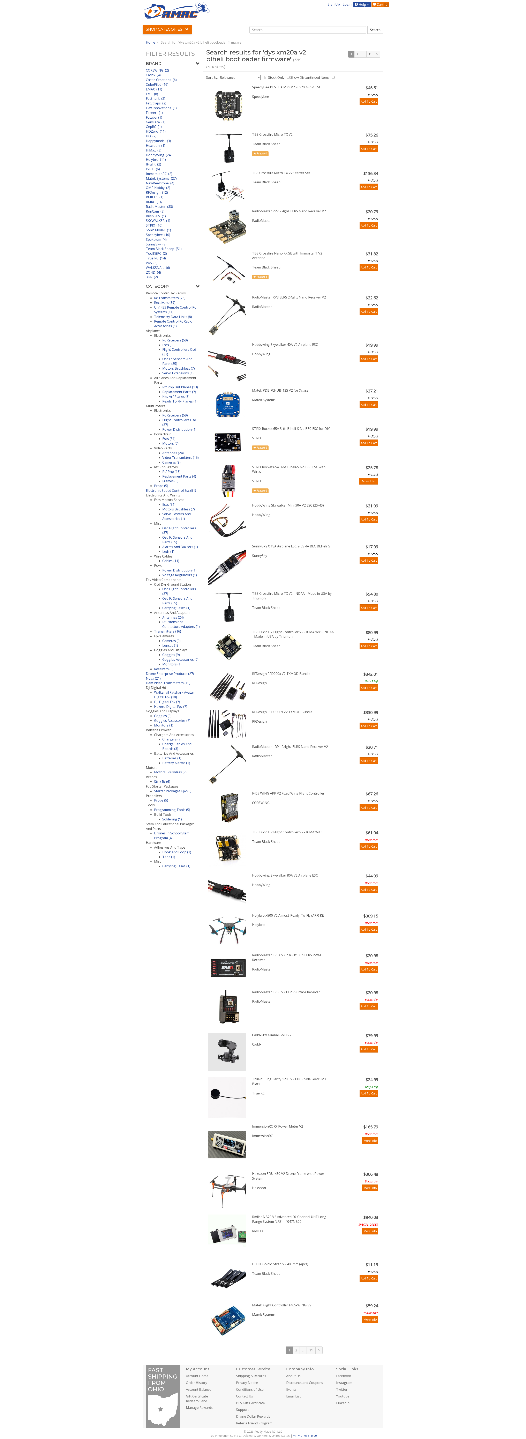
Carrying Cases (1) (176, 608)
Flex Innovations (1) (161, 108)
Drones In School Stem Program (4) (171, 835)
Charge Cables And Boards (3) (176, 746)
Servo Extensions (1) (178, 373)
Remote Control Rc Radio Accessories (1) (173, 323)
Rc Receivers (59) (175, 340)
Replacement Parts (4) (179, 476)
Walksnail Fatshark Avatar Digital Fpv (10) (174, 694)
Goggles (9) (171, 654)
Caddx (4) (153, 75)
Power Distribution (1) (179, 429)
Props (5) (161, 486)
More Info (368, 481)
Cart (381, 4)
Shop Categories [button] (164, 29)
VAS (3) (151, 263)
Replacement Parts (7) (179, 392)
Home (150, 42)
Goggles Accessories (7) (180, 659)
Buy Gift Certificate (250, 1403)
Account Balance (198, 1389)
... (363, 54)
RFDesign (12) (157, 192)
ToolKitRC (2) (156, 253)
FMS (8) (152, 94)
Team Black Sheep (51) (164, 248)
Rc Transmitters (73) (169, 298)
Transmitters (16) (167, 631)
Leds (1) (168, 551)
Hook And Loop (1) (176, 852)
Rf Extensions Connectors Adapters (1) (181, 624)
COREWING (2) (157, 70)
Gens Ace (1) (155, 122)
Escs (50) (168, 345)
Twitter (341, 1389)
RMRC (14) (154, 202)
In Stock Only (275, 77)
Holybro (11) (156, 159)
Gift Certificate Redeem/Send (197, 1398)
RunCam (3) (155, 211)
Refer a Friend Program (254, 1423)
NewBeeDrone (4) (160, 183)
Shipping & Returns (251, 1376)
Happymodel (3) (158, 141)
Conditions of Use (250, 1389)
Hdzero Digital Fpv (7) (170, 706)
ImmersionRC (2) (159, 173)
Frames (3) (170, 481)
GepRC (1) (154, 126)
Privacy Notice (247, 1382)
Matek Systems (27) (161, 178)
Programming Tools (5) (172, 809)
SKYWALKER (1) (158, 220)
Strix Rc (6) (162, 781)
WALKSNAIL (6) (158, 267)
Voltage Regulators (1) (179, 575)
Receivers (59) (164, 302)
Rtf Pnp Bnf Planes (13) (180, 387)
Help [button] (363, 4)
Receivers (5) (163, 669)
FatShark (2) (155, 98)
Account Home (197, 1376)
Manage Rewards (199, 1407)
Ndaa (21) (153, 678)
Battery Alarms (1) (176, 763)
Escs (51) (168, 438)
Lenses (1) (170, 645)
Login (347, 4)
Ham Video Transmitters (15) (168, 683)
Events (291, 1389)
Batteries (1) (171, 758)
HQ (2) (151, 136)
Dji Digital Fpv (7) (167, 702)
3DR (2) (152, 277)
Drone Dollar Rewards (253, 1416)
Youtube (342, 1396)
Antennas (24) (173, 453)
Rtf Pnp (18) (171, 471)
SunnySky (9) (156, 244)
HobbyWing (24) (159, 155)
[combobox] (308, 30)
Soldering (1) (172, 819)
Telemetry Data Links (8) (173, 317)
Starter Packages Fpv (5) (172, 791)
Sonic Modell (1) (158, 230)
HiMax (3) (153, 150)
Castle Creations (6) (161, 80)
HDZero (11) (156, 131)
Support (242, 1409)
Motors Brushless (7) (178, 368)
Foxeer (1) (154, 112)
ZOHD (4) (153, 272)
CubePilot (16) (157, 84)
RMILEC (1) (154, 197)
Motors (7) (170, 443)
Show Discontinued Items (310, 77)
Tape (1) (168, 857)
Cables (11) (170, 561)
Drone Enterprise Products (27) (170, 673)
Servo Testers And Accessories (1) (176, 516)
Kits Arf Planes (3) (175, 396)
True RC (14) (156, 258)
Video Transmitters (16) (180, 457)
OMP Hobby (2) (158, 187)
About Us (293, 1376)
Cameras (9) (171, 462)
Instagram (344, 1382)
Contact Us (244, 1396)
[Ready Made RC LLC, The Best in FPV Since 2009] (176, 10)
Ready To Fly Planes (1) (179, 401)
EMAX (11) (154, 89)
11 (370, 54)
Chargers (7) (171, 739)
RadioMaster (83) (159, 206)
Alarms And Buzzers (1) (180, 547)
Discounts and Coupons (304, 1382)
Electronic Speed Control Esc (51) (171, 490)
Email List (293, 1396)
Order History (196, 1382)
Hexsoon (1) (155, 145)
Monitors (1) (171, 664)
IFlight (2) (153, 164)
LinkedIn (343, 1403)
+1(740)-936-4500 (305, 1436)
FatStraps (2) (156, 103)
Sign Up (334, 4)
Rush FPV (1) (156, 216)
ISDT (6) (153, 169)
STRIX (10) (154, 225)
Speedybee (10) (158, 235)
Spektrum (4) (156, 239)
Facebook (343, 1376)
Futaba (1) (154, 117)
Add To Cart (369, 101)
